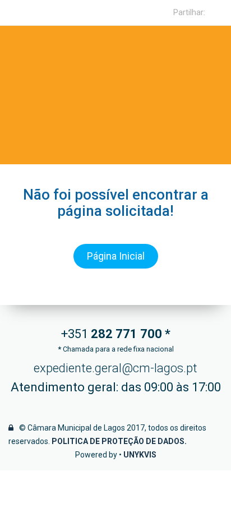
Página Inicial (116, 256)
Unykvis (139, 454)
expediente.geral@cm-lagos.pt (115, 368)
